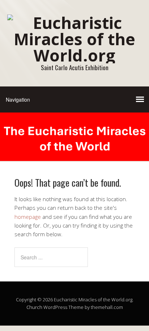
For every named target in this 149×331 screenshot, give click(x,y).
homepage (27, 216)
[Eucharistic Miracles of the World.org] (74, 55)
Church (34, 307)
